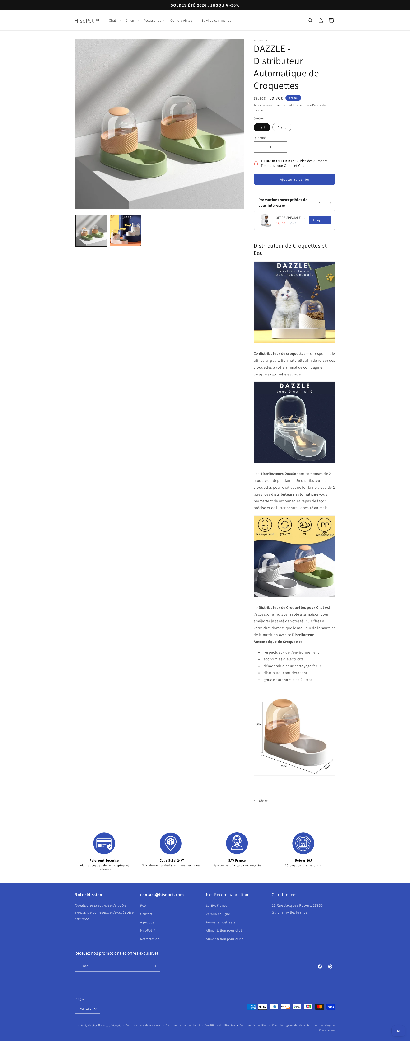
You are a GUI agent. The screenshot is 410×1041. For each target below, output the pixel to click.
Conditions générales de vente (291, 1025)
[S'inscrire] (154, 966)
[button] (114, 20)
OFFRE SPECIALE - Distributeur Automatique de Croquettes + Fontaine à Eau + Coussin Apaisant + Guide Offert (291, 218)
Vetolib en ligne (218, 914)
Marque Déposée (111, 1025)
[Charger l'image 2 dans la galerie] (125, 230)
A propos (147, 922)
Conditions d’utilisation (220, 1025)
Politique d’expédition (253, 1025)
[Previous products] (320, 202)
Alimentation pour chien (225, 939)
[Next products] (330, 202)
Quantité (260, 138)
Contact (146, 914)
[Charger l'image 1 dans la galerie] (91, 230)
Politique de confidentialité (183, 1025)
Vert (262, 127)
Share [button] (263, 800)
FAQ (143, 905)
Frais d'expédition (286, 105)
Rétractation (149, 939)
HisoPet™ (148, 930)
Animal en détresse (221, 922)
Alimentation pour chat (224, 930)
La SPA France (216, 905)
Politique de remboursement (143, 1025)
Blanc (281, 127)
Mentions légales (324, 1025)
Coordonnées (327, 1030)
